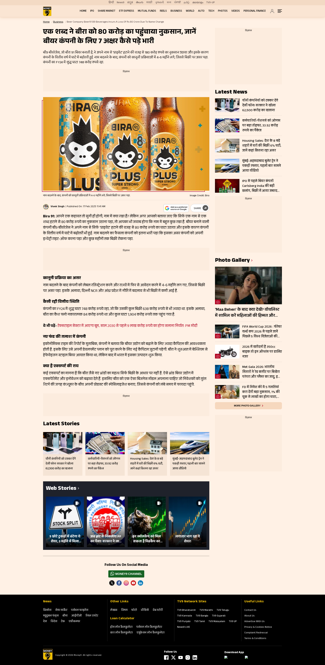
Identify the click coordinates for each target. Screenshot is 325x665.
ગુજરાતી (159, 3)
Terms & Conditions (255, 638)
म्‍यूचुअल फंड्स (51, 616)
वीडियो (145, 610)
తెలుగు (139, 3)
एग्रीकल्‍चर (74, 621)
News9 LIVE (183, 627)
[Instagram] (126, 583)
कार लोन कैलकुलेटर (121, 632)
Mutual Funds (147, 11)
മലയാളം (197, 3)
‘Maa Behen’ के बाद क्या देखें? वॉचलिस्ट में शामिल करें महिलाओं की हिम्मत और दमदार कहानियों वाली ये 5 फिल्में (247, 313)
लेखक (113, 610)
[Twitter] (112, 583)
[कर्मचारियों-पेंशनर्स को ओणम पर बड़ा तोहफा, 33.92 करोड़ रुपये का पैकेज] (227, 125)
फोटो (134, 610)
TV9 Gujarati (219, 616)
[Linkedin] (140, 583)
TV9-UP (210, 3)
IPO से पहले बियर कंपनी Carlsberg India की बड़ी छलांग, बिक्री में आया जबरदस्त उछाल (261, 186)
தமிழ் (186, 3)
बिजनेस (47, 610)
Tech (211, 11)
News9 (120, 3)
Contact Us (250, 610)
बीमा (65, 616)
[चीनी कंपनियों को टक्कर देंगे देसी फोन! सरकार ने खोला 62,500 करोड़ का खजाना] (227, 105)
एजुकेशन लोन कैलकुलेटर (151, 632)
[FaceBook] (119, 583)
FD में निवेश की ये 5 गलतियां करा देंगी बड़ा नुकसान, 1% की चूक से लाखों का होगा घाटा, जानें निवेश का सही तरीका (261, 392)
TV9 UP (233, 621)
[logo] (47, 11)
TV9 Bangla (202, 616)
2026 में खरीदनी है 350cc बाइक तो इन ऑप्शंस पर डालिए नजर (262, 352)
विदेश (54, 621)
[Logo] (47, 659)
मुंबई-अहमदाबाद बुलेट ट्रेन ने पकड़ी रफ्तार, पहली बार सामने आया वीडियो (261, 166)
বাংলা (169, 3)
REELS (163, 11)
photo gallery (232, 261)
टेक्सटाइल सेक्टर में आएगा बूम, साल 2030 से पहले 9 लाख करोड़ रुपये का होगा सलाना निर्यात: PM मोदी (127, 326)
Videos (235, 11)
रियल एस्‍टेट (92, 616)
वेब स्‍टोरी (158, 610)
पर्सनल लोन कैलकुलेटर (149, 627)
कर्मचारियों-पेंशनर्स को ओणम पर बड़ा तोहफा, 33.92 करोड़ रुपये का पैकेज (261, 126)
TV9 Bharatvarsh (186, 610)
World (190, 11)
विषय (124, 610)
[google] (176, 208)
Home (83, 11)
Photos (223, 11)
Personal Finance (255, 11)
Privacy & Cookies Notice (258, 627)
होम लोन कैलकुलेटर (121, 627)
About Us (249, 616)
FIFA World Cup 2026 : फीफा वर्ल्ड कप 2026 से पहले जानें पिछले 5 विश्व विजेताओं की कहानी (262, 332)
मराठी (149, 3)
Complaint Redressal (256, 633)
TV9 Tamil (199, 621)
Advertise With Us (254, 621)
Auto (201, 11)
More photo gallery (247, 405)
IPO (92, 11)
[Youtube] (133, 583)
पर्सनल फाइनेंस (79, 610)
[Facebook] (166, 657)
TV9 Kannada (184, 616)
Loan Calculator (122, 619)
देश (45, 621)
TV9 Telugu (223, 610)
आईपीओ (76, 616)
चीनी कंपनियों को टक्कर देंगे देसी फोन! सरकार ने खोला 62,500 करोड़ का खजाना (260, 105)
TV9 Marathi (206, 610)
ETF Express (126, 11)
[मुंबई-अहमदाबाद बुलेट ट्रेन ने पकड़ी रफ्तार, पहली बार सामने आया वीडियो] (227, 166)
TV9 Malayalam (217, 621)
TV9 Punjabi (184, 621)
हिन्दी (111, 3)
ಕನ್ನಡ (130, 3)
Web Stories (61, 489)
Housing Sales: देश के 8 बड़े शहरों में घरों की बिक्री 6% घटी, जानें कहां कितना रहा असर (261, 146)
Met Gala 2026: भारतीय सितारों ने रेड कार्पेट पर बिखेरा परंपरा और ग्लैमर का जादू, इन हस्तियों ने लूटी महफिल (261, 372)
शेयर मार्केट (61, 610)
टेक (63, 621)
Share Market (106, 11)
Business (176, 11)
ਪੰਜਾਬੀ (177, 3)
